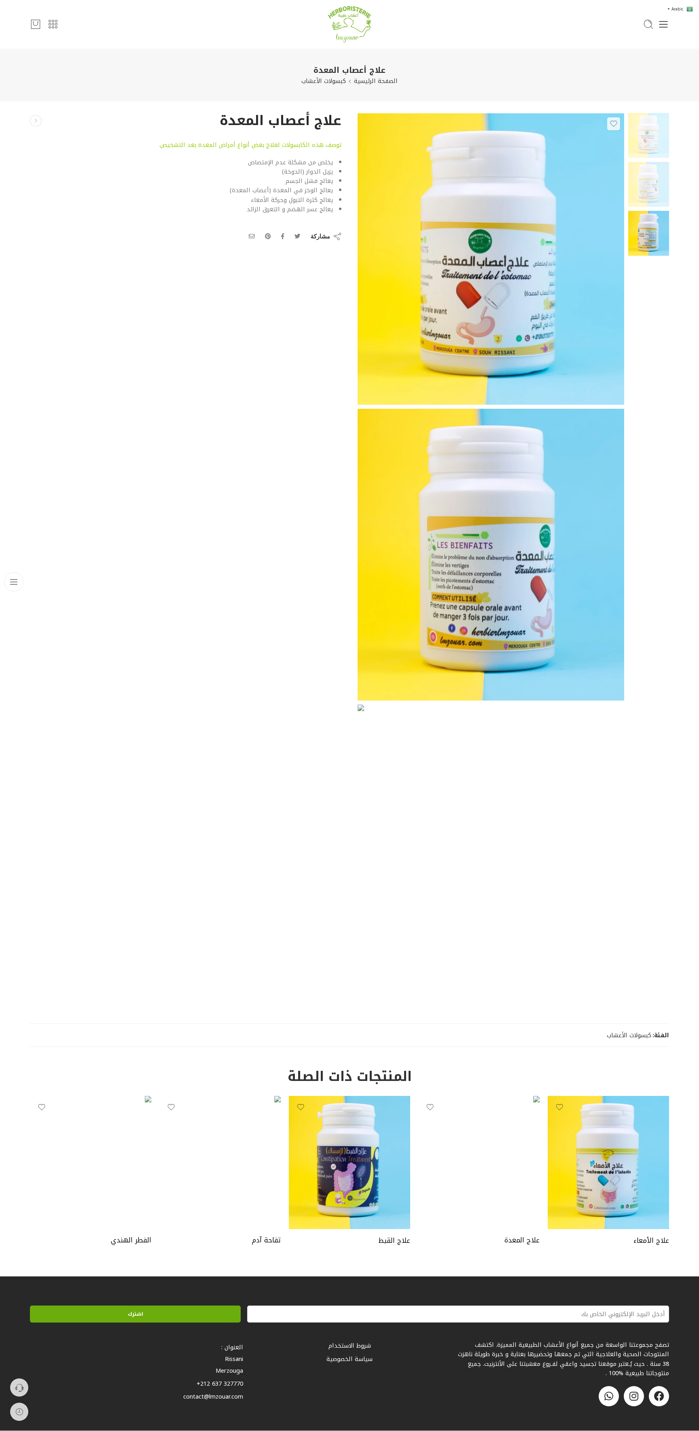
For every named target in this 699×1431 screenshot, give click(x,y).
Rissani (234, 1359)
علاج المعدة (522, 1240)
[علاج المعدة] (479, 1162)
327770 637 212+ (220, 1383)
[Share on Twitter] (297, 236)
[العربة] (35, 24)
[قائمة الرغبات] (613, 123)
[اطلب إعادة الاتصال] (19, 1387)
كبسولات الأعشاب (323, 81)
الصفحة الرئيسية (376, 81)
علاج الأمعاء (651, 1240)
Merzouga (229, 1370)
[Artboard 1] (648, 134)
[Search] (648, 24)
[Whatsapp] (609, 1396)
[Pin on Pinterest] (268, 236)
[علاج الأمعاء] (36, 121)
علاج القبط (394, 1240)
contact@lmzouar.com (213, 1396)
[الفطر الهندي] (90, 1162)
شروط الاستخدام (349, 1345)
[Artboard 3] (491, 555)
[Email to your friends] (252, 236)
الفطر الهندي (131, 1240)
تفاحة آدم (266, 1240)
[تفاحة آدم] (220, 1162)
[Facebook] (659, 1396)
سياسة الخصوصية (349, 1359)
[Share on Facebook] (282, 236)
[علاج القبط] (349, 1162)
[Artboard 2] (491, 850)
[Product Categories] (53, 24)
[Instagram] (634, 1396)
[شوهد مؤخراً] (19, 1412)
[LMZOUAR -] (349, 24)
